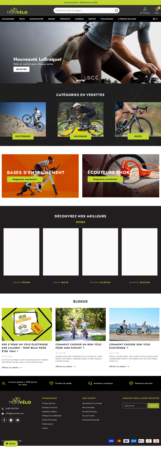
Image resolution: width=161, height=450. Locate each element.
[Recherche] (87, 10)
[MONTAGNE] (80, 119)
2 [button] (80, 81)
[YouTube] (17, 420)
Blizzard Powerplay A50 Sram (100, 278)
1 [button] (77, 81)
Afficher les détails (10, 367)
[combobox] (83, 10)
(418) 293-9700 (12, 408)
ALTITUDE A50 (139, 278)
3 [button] (83, 81)
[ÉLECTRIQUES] (23, 119)
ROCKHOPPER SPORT (21, 278)
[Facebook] (4, 420)
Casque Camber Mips (60, 278)
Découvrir (21, 69)
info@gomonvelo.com (15, 413)
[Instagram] (10, 420)
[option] (80, 52)
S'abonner (153, 406)
